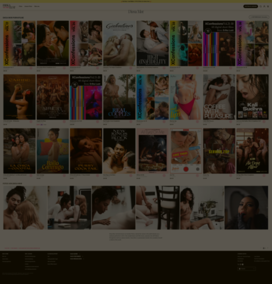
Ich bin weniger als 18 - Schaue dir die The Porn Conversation (136, 154)
